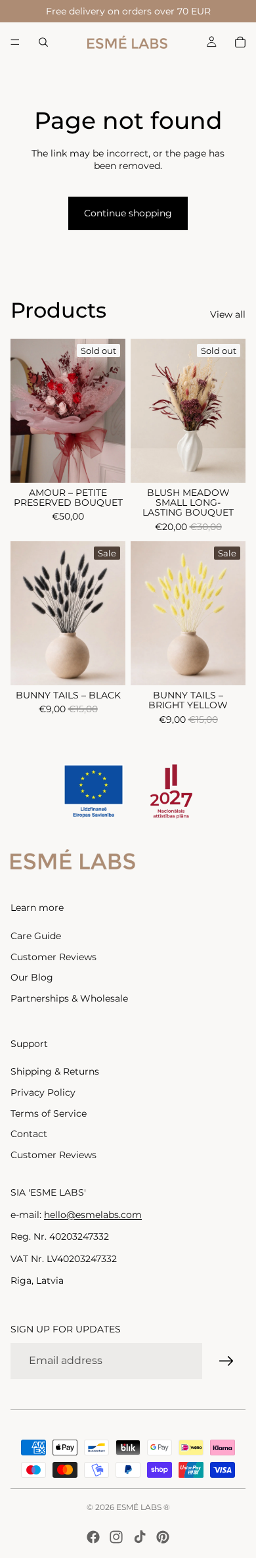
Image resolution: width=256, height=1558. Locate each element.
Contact (29, 1134)
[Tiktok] (140, 1537)
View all (227, 314)
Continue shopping (128, 213)
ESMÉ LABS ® (143, 1507)
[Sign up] (226, 1361)
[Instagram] (116, 1537)
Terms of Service (49, 1113)
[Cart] (240, 42)
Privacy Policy (43, 1092)
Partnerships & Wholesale (69, 998)
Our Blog (32, 977)
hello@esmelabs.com (93, 1215)
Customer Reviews (53, 957)
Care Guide (36, 936)
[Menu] (15, 42)
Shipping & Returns (55, 1071)
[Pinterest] (163, 1537)
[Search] (43, 42)
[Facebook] (93, 1537)
